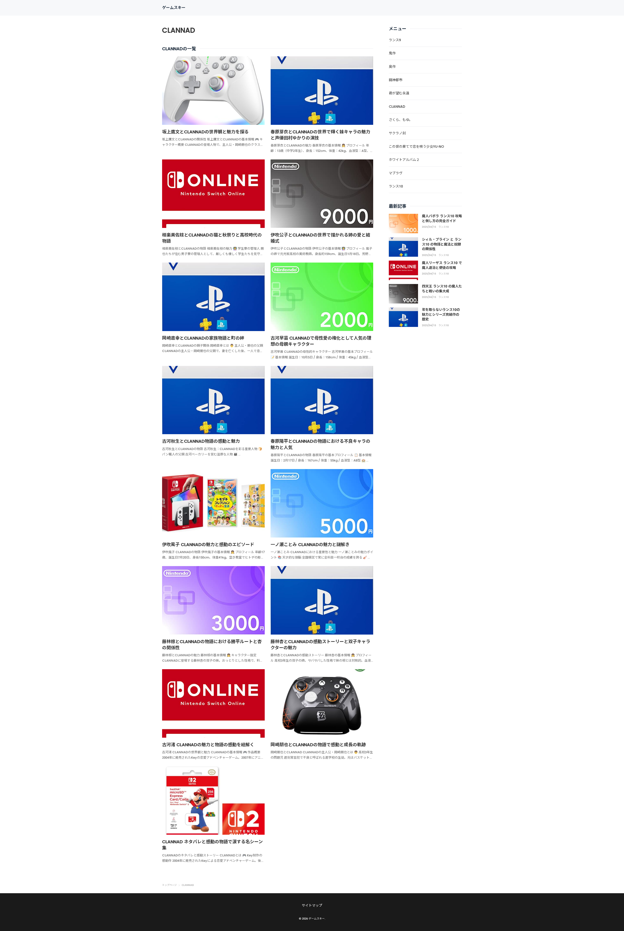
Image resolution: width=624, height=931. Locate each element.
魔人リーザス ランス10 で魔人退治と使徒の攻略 (442, 265)
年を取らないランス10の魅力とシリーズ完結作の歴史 (441, 314)
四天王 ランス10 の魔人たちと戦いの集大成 (442, 289)
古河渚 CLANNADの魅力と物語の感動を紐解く (208, 745)
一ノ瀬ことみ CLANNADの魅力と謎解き (310, 544)
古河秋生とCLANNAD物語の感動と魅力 (201, 441)
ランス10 (444, 227)
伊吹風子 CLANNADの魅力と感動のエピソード (208, 544)
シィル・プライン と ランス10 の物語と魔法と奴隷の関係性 (441, 244)
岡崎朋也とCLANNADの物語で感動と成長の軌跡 (318, 745)
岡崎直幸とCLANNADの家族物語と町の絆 (203, 338)
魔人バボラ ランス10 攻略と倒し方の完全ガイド (442, 218)
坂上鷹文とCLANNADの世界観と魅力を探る (205, 132)
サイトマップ (312, 905)
